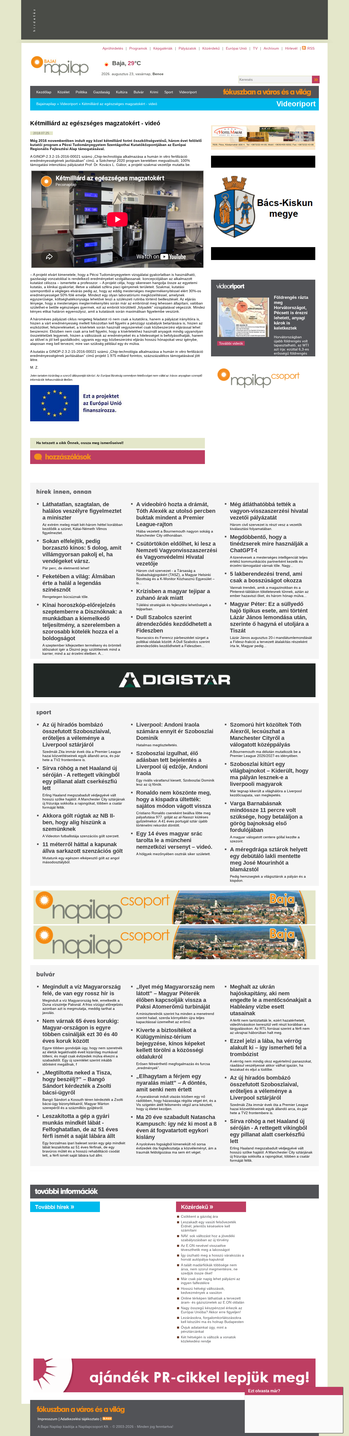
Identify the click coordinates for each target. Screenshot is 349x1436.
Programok (138, 48)
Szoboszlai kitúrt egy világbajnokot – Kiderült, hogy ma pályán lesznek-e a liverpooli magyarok (269, 774)
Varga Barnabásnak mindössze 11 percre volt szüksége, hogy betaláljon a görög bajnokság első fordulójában (266, 816)
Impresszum (47, 1419)
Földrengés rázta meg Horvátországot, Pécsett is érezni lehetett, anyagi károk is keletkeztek (291, 313)
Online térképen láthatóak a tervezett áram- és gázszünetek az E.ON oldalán (212, 1300)
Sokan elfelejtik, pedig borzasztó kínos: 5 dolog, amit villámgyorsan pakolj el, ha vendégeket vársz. (81, 551)
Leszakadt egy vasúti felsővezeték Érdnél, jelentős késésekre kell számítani (208, 1226)
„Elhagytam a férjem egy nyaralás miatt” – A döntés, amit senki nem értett (171, 1083)
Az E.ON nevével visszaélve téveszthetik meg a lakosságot (205, 1247)
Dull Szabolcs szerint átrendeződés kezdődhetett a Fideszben (174, 624)
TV (255, 48)
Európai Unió (236, 48)
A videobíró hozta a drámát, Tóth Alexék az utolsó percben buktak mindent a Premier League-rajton (175, 514)
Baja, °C (126, 63)
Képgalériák (162, 48)
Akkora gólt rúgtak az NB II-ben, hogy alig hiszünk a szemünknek (78, 822)
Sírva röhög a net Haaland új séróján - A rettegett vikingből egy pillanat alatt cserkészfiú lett (81, 778)
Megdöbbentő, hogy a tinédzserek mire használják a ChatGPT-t (269, 543)
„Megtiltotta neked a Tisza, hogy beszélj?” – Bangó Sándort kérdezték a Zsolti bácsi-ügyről (77, 1082)
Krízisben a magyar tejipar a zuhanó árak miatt (173, 594)
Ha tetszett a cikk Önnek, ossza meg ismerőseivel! (80, 443)
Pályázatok (187, 48)
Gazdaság (101, 92)
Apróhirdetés (112, 48)
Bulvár (139, 92)
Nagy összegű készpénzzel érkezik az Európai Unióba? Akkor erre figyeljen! (211, 1310)
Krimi (154, 92)
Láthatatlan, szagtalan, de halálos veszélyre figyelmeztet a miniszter (81, 511)
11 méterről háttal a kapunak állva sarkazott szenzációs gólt (82, 847)
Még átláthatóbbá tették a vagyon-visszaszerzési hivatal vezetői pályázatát (269, 511)
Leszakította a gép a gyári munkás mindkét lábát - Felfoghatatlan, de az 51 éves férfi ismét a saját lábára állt (80, 1126)
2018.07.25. (41, 133)
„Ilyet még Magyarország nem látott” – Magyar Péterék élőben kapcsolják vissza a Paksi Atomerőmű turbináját (175, 996)
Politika (81, 92)
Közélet (63, 92)
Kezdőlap (43, 92)
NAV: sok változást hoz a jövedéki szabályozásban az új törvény (208, 1238)
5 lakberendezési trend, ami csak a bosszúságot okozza (266, 577)
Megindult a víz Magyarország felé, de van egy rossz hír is (81, 990)
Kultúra (121, 92)
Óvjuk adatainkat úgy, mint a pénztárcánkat (204, 1329)
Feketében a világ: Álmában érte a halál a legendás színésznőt (78, 583)
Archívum (271, 48)
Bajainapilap (46, 104)
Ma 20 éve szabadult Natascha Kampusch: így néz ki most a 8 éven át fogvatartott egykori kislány (176, 1127)
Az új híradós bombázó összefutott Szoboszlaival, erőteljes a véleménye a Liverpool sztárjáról (76, 734)
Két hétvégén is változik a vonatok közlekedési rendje (208, 1339)
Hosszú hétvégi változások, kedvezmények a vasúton (203, 1290)
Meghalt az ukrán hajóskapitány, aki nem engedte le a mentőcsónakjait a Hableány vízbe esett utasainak (270, 999)
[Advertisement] (136, 1258)
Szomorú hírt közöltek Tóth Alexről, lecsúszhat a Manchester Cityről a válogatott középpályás (265, 734)
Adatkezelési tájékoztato (79, 1419)
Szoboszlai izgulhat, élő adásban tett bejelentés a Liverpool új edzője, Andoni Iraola (172, 763)
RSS (311, 48)
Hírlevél (291, 48)
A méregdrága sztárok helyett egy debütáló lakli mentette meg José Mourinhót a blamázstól (268, 859)
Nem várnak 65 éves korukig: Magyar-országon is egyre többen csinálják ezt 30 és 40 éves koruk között (80, 1031)
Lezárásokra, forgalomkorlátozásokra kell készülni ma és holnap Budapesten (212, 1320)
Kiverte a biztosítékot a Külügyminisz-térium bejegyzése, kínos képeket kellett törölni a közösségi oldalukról (170, 1043)
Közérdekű (211, 48)
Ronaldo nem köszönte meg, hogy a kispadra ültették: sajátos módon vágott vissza (173, 799)
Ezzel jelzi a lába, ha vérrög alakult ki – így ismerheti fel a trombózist (268, 1047)
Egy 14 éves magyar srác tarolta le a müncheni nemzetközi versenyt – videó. (174, 840)
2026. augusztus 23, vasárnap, (132, 74)
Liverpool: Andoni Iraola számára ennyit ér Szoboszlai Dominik (174, 731)
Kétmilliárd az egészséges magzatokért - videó (119, 104)
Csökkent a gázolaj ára (199, 1216)
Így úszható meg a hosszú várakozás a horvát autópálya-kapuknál (212, 1257)
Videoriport (188, 92)
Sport (168, 92)
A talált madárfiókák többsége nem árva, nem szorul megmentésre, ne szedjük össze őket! (209, 1269)
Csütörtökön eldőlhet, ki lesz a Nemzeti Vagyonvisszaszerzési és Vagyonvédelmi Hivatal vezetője (176, 553)
